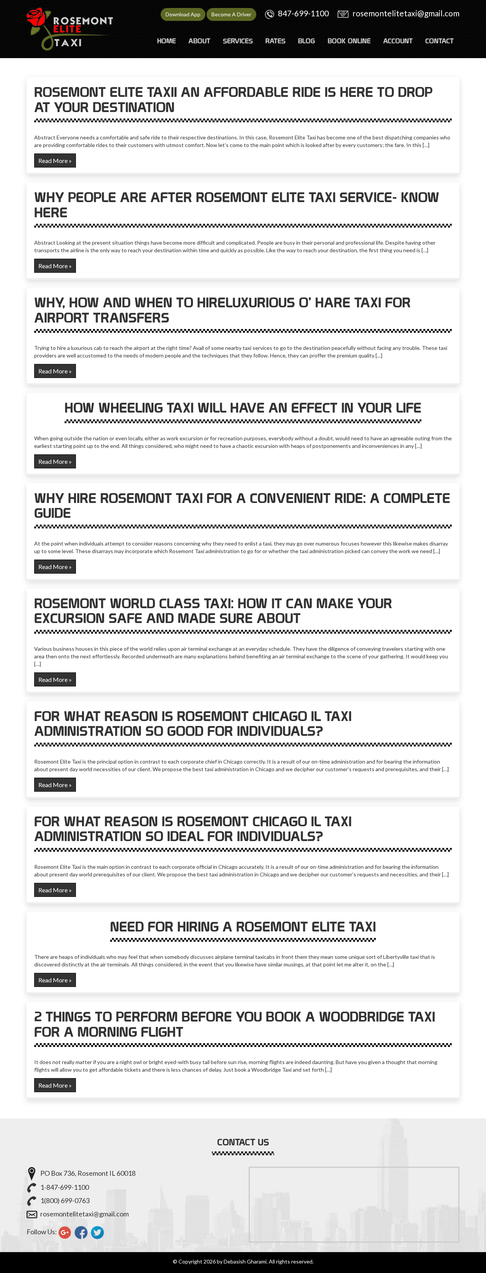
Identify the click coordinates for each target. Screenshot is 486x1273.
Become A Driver (231, 14)
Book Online (349, 41)
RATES (275, 41)
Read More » (55, 160)
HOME (166, 41)
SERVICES (238, 41)
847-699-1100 (303, 13)
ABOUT (199, 41)
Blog (306, 41)
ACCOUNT (398, 41)
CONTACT (439, 41)
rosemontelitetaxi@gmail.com (405, 13)
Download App (183, 14)
